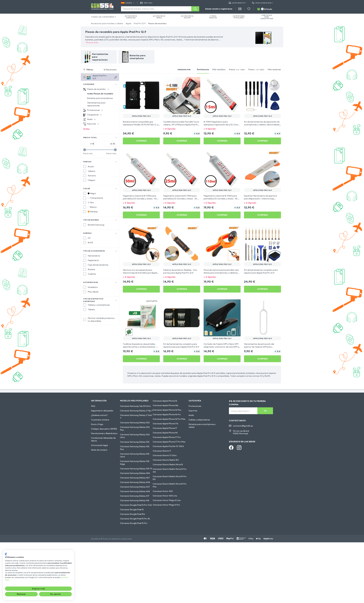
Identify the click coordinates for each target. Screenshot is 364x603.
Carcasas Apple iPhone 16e (165, 405)
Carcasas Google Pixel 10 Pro (133, 523)
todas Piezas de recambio (100, 93)
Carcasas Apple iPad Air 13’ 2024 (168, 446)
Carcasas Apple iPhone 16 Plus (167, 410)
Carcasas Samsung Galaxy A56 (135, 473)
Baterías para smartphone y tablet (202, 425)
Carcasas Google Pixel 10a (132, 514)
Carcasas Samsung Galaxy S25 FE (136, 468)
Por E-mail (148, 3)
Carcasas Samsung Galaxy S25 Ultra (134, 455)
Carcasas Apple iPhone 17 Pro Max (169, 441)
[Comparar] (150, 81)
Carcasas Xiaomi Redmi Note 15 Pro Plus (170, 485)
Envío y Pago (97, 424)
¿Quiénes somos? (99, 415)
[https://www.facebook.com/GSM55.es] (231, 447)
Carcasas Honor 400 (163, 491)
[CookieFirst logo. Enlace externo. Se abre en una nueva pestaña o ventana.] (6, 554)
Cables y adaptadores (199, 419)
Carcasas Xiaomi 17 (162, 451)
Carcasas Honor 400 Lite (165, 495)
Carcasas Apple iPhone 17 (165, 428)
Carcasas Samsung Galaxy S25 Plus (134, 448)
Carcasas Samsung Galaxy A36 (135, 482)
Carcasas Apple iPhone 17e (165, 423)
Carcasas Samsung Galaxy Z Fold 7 (136, 416)
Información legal (99, 445)
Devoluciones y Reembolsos (104, 433)
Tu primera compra (100, 419)
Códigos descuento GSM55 (104, 429)
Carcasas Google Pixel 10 (132, 509)
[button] (181, 128)
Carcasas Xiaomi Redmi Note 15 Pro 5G (170, 478)
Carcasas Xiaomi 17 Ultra (164, 455)
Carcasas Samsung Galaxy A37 (135, 486)
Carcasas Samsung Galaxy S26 (135, 422)
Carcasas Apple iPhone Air (165, 432)
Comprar (141, 141)
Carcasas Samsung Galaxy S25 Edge (134, 462)
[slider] (84, 149)
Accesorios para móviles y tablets (107, 23)
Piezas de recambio (157, 23)
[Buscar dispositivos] (115, 77)
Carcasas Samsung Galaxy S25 (134, 442)
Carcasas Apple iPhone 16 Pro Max (169, 419)
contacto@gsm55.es (243, 426)
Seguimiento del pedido (102, 410)
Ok (265, 411)
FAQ (93, 406)
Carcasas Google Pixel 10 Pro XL (135, 518)
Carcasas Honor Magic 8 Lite (166, 500)
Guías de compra (99, 450)
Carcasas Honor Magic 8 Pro (166, 505)
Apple (128, 23)
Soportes (193, 410)
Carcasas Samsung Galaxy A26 (135, 491)
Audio (191, 415)
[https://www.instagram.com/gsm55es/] (239, 447)
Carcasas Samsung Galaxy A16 (134, 500)
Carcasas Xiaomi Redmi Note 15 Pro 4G (170, 470)
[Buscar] (195, 8)
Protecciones (195, 406)
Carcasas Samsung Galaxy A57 (135, 477)
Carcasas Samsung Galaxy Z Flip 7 (136, 410)
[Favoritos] (248, 8)
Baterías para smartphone (100, 98)
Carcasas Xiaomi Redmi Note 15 (168, 464)
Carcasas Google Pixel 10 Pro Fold (136, 505)
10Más (86, 129)
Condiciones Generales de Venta (103, 439)
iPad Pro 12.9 (140, 23)
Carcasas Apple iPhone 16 (165, 401)
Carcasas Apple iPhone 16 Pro (167, 414)
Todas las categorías (102, 17)
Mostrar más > (92, 42)
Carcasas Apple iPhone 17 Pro (167, 437)
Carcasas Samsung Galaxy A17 (134, 496)
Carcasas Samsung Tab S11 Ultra (135, 406)
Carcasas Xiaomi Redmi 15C (166, 460)
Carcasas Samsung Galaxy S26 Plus (135, 428)
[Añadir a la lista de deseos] (156, 81)
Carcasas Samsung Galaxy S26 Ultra (135, 436)
